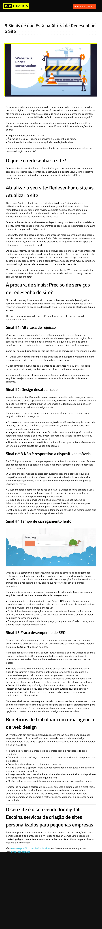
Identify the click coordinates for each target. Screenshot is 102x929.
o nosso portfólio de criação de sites (30, 848)
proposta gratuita (20, 851)
